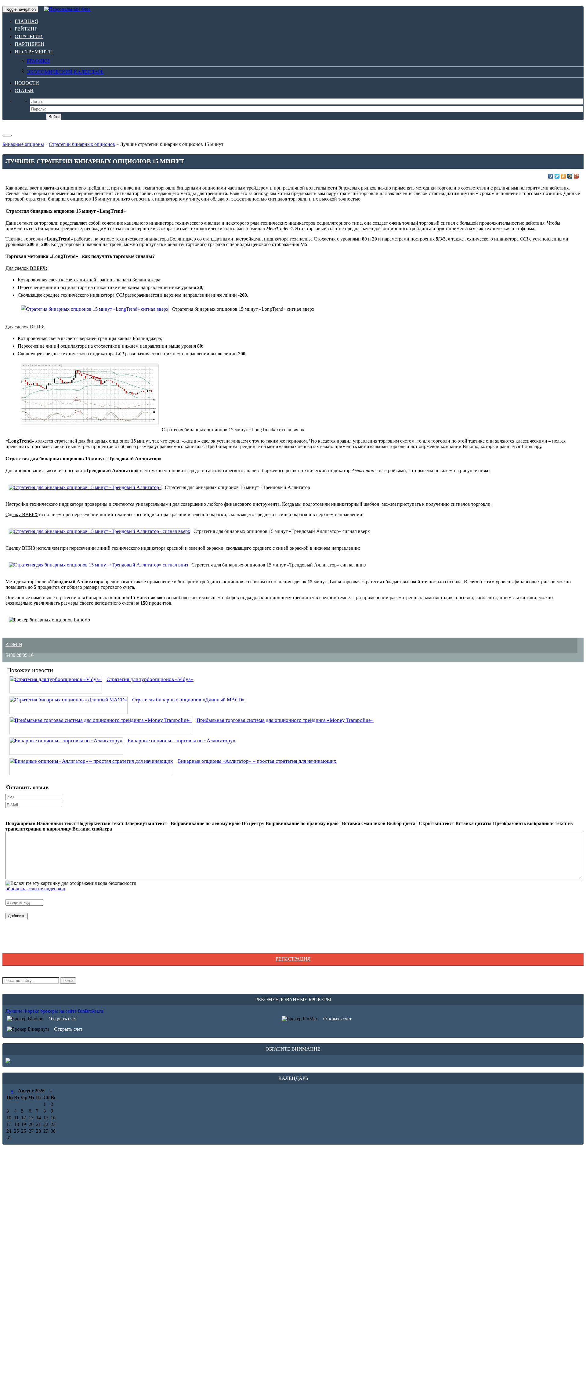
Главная (26, 21)
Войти (54, 116)
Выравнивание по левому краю (206, 823)
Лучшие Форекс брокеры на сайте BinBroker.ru (54, 1011)
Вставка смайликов (363, 823)
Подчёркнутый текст (100, 823)
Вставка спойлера (92, 828)
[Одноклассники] (563, 176)
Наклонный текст (56, 823)
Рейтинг (26, 28)
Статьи (24, 90)
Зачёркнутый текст (146, 823)
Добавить (16, 916)
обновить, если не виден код (35, 888)
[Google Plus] (576, 176)
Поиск (68, 980)
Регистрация (293, 958)
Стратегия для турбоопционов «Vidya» (150, 679)
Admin (13, 644)
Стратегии (29, 36)
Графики (38, 60)
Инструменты (34, 51)
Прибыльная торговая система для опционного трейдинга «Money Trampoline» (285, 720)
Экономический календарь (65, 71)
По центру (253, 823)
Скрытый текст (436, 823)
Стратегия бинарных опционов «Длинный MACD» (188, 700)
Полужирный (20, 823)
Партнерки (29, 44)
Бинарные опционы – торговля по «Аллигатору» (182, 741)
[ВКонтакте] (551, 176)
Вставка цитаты (473, 823)
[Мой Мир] (570, 176)
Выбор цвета (401, 823)
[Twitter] (557, 176)
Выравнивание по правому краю (302, 823)
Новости (27, 82)
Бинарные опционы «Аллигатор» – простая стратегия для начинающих (257, 761)
